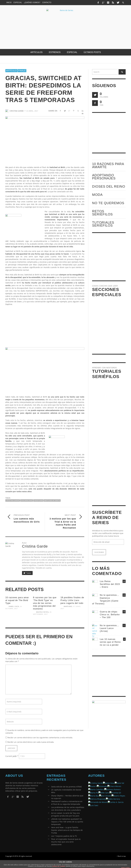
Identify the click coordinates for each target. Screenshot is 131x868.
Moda (97, 195)
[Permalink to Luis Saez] (93, 805)
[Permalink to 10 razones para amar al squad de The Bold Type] (17, 618)
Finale (22, 71)
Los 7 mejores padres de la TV (64, 836)
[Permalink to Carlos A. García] (115, 802)
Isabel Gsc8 (14, 606)
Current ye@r (11, 756)
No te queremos (108, 203)
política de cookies (58, 866)
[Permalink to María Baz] (93, 795)
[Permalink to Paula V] (92, 786)
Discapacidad (26, 500)
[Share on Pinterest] (73, 110)
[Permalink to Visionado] (102, 786)
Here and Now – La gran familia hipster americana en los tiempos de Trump (67, 830)
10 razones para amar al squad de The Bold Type (17, 600)
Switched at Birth (52, 500)
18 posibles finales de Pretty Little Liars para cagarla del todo (72, 600)
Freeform (38, 500)
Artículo (11, 71)
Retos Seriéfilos (102, 212)
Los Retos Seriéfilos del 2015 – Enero (110, 584)
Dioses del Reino (108, 186)
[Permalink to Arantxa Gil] (115, 792)
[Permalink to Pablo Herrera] (113, 798)
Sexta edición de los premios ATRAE (66, 786)
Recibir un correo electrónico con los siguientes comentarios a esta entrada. (40, 737)
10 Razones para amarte (108, 165)
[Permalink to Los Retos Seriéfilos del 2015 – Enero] (95, 582)
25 (124, 581)
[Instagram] (108, 2)
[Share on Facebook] (60, 110)
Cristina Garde (17, 111)
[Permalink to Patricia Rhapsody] (97, 798)
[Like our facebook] (95, 103)
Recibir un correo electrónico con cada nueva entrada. (31, 742)
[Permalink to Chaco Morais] (114, 786)
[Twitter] (117, 2)
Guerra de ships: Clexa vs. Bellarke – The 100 (110, 615)
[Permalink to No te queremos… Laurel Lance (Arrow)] (95, 630)
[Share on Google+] (69, 110)
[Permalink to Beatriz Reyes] (118, 795)
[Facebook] (98, 2)
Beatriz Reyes (42, 612)
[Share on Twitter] (65, 110)
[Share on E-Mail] (82, 113)
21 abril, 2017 (32, 111)
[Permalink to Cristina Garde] (95, 783)
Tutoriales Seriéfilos (103, 224)
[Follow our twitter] (95, 95)
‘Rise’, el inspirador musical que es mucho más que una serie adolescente (66, 842)
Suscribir (99, 552)
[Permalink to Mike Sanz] (104, 792)
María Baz (68, 606)
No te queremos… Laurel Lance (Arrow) (109, 628)
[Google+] (103, 2)
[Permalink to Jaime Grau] (108, 783)
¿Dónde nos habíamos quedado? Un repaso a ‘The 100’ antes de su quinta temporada (67, 822)
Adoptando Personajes (104, 176)
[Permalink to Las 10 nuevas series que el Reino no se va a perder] (95, 640)
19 (124, 612)
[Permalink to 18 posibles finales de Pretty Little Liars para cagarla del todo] (72, 618)
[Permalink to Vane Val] (119, 783)
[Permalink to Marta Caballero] (96, 789)
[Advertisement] (45, 325)
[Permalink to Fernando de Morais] (98, 802)
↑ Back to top (121, 856)
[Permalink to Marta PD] (93, 792)
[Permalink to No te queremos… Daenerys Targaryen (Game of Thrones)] (95, 596)
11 (124, 625)
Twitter (28, 573)
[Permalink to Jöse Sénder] (105, 795)
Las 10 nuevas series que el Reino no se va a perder (110, 642)
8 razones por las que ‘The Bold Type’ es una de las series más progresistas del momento (44, 603)
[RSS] (113, 2)
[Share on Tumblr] (78, 110)
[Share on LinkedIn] (82, 110)
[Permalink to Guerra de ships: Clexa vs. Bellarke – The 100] (95, 613)
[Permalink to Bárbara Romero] (112, 789)
